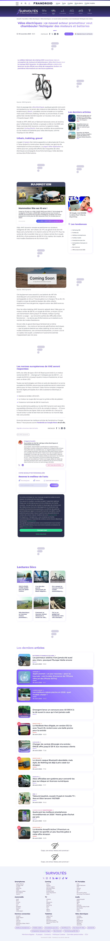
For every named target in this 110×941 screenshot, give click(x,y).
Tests (64, 3)
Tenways (79, 923)
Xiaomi (18, 894)
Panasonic (49, 902)
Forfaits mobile (76, 238)
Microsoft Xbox (50, 888)
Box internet (76, 247)
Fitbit (17, 919)
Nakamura (79, 922)
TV (46, 897)
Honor (78, 889)
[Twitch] (60, 878)
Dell (78, 887)
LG (47, 900)
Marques (36, 671)
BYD (17, 900)
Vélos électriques (34, 19)
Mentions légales (28, 934)
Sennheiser (80, 908)
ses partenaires (31, 521)
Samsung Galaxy (21, 891)
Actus (58, 3)
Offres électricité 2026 (78, 249)
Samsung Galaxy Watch (23, 923)
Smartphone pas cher (78, 240)
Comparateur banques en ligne (41, 931)
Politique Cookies (59, 934)
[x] (19, 465)
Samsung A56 (76, 230)
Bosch (30, 111)
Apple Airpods (81, 899)
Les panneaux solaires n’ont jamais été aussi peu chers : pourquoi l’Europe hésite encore (52, 659)
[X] (43, 878)
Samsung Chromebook (83, 894)
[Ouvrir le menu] (17, 3)
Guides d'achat (38, 690)
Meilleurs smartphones (79, 235)
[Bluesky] (66, 878)
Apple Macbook (81, 885)
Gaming (48, 882)
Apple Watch (19, 917)
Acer (78, 884)
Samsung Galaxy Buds (83, 906)
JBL (78, 903)
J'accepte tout (42, 530)
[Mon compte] (29, 3)
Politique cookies (28, 527)
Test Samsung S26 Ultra (71, 931)
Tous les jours (25, 480)
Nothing (79, 905)
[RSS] (53, 878)
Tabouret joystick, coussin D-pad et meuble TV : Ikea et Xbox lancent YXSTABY (54, 797)
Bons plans (79, 3)
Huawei (18, 887)
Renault (18, 908)
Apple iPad (49, 916)
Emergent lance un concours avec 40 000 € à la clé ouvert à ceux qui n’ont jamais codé (53, 711)
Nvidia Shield (50, 891)
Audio (77, 897)
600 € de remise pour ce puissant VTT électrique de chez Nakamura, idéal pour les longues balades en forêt (84, 118)
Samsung (49, 905)
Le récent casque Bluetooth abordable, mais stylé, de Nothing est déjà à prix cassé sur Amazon (53, 762)
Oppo (17, 889)
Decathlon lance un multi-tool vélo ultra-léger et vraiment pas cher (83, 126)
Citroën (18, 902)
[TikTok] (63, 878)
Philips (48, 903)
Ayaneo (48, 885)
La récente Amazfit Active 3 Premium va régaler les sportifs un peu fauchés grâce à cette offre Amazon (52, 831)
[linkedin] (23, 465)
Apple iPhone (20, 884)
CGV (86, 934)
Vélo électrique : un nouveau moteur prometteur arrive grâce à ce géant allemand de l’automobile (24, 615)
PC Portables (80, 882)
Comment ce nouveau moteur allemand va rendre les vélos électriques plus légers (41, 615)
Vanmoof (79, 925)
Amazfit (18, 916)
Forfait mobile (90, 3)
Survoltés (25, 19)
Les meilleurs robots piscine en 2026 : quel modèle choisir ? (52, 693)
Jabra (78, 902)
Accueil (19, 19)
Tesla (17, 909)
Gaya (78, 919)
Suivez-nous (68, 34)
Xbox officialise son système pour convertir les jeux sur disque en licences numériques (53, 780)
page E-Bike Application (52, 146)
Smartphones (20, 882)
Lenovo (79, 888)
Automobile (19, 897)
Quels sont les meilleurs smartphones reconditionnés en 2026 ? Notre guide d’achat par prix (53, 814)
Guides (70, 3)
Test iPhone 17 (65, 927)
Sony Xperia (19, 892)
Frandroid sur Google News (47, 422)
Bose (78, 900)
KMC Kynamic (24, 434)
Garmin (18, 920)
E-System (26, 142)
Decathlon (80, 917)
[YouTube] (56, 878)
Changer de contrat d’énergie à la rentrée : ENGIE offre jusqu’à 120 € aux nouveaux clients (54, 745)
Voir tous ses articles (54, 465)
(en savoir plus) (52, 515)
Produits (36, 776)
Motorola (18, 888)
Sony (47, 906)
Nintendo (49, 889)
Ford (17, 903)
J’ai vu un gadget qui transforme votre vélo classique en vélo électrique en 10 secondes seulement (57, 615)
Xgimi (48, 909)
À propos (39, 934)
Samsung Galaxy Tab (52, 922)
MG (17, 905)
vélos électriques (38, 107)
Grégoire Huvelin (29, 441)
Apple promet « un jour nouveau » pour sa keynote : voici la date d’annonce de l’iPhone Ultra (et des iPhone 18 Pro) (53, 676)
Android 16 (91, 927)
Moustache (80, 920)
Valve (47, 894)
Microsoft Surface (82, 892)
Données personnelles (75, 934)
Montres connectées (22, 914)
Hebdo (37, 480)
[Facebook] (50, 878)
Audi (17, 899)
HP (77, 891)
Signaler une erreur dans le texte (27, 428)
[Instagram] (47, 878)
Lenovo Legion (50, 887)
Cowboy (79, 916)
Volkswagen (19, 911)
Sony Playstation (51, 892)
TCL (47, 908)
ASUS (48, 884)
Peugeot (18, 906)
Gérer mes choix (41, 534)
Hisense (48, 899)
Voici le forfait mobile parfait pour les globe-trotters (24, 589)
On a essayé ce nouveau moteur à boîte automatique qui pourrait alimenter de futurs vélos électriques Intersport (57, 589)
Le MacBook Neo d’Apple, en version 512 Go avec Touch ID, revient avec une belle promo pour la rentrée (53, 728)
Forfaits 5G (75, 232)
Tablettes (48, 914)
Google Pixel (19, 885)
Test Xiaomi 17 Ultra (78, 927)
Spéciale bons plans (52, 480)
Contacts (47, 934)
